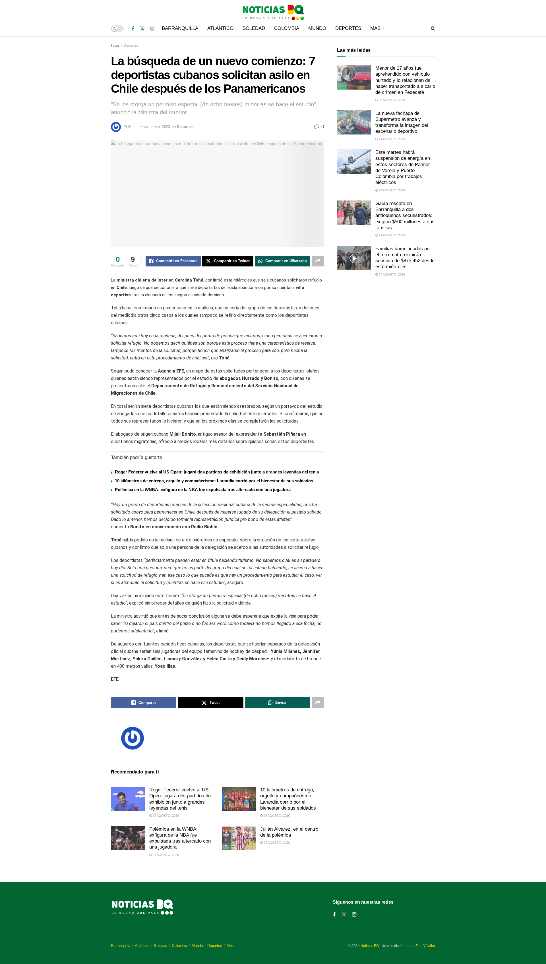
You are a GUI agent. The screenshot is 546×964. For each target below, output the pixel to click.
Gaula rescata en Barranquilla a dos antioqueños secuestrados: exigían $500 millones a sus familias (405, 215)
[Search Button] (433, 28)
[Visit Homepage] (273, 10)
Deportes (348, 28)
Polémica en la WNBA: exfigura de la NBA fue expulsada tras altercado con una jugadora (203, 489)
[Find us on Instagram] (152, 28)
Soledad (254, 28)
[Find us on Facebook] (133, 28)
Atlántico (220, 28)
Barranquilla (180, 28)
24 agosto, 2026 (165, 815)
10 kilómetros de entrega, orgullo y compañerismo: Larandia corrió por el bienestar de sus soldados (214, 480)
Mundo (317, 28)
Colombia (286, 28)
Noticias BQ (370, 946)
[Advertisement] (386, 329)
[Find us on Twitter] (142, 28)
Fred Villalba (425, 946)
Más (375, 28)
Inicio (115, 45)
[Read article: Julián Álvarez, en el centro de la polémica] (239, 838)
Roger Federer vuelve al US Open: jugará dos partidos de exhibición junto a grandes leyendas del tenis (217, 471)
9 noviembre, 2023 (155, 127)
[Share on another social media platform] (318, 261)
